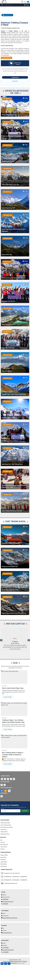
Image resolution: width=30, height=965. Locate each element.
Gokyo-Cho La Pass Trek (8, 348)
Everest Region (3, 857)
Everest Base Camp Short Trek (10, 590)
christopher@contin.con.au (7, 901)
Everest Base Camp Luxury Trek (10, 184)
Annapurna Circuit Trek (8, 161)
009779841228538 (15, 876)
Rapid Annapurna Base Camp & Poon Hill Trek (14, 613)
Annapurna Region (4, 855)
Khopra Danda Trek (7, 371)
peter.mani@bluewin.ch (7, 932)
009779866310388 (7, 876)
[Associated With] (2, 779)
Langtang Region (3, 861)
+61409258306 (5, 899)
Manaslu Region (3, 864)
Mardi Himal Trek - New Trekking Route (12, 464)
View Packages (19, 15)
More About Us (7, 58)
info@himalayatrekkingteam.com (10, 883)
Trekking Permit (3, 829)
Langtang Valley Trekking (8, 417)
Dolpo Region (3, 859)
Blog (1, 840)
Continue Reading (7, 697)
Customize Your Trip (8, 15)
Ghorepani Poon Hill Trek (8, 301)
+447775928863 (5, 947)
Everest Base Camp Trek (8, 208)
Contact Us (2, 842)
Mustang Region (3, 866)
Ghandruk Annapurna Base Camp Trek (12, 278)
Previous (1, 640)
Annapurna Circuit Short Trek (10, 566)
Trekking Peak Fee (4, 831)
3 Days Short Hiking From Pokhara (11, 543)
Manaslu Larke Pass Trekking (9, 441)
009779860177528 (23, 876)
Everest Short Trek (7, 254)
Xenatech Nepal (20, 963)
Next (29, 640)
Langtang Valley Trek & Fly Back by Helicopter (14, 394)
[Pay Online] (1, 785)
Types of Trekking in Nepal (5, 825)
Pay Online (2, 849)
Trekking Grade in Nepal (5, 822)
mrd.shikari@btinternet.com (8, 949)
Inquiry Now (15, 81)
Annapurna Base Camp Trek (9, 115)
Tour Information (3, 846)
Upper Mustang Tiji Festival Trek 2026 (12, 511)
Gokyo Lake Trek (6, 324)
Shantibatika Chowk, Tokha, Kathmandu (12, 873)
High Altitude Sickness (4, 834)
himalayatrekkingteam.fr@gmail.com (9, 917)
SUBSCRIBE (24, 810)
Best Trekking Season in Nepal (6, 827)
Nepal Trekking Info (4, 844)
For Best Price (15, 77)
